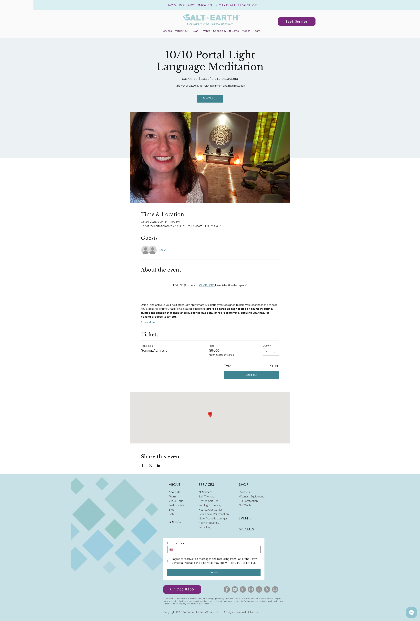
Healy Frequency (209, 522)
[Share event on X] (150, 465)
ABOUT (174, 485)
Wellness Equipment (251, 496)
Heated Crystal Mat (210, 509)
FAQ (171, 514)
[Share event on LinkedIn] (158, 465)
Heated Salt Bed (209, 501)
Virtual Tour (176, 501)
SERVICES (206, 485)
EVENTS (245, 518)
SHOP (243, 485)
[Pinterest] (243, 589)
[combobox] (271, 352)
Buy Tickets (210, 98)
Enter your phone (176, 543)
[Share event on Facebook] (142, 465)
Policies (254, 612)
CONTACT (176, 522)
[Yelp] (267, 589)
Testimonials (176, 505)
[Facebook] (227, 589)
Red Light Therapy (210, 505)
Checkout (251, 374)
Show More (148, 322)
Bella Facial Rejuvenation (214, 514)
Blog (172, 509)
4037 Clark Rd (231, 5)
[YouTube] (235, 589)
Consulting (205, 527)
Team (172, 496)
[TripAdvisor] (275, 589)
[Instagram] (251, 589)
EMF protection (248, 501)
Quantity (267, 346)
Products (244, 492)
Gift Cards (245, 505)
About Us (174, 492)
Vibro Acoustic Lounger (213, 518)
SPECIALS (246, 529)
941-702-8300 (249, 5)
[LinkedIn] (259, 589)
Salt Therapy (206, 496)
